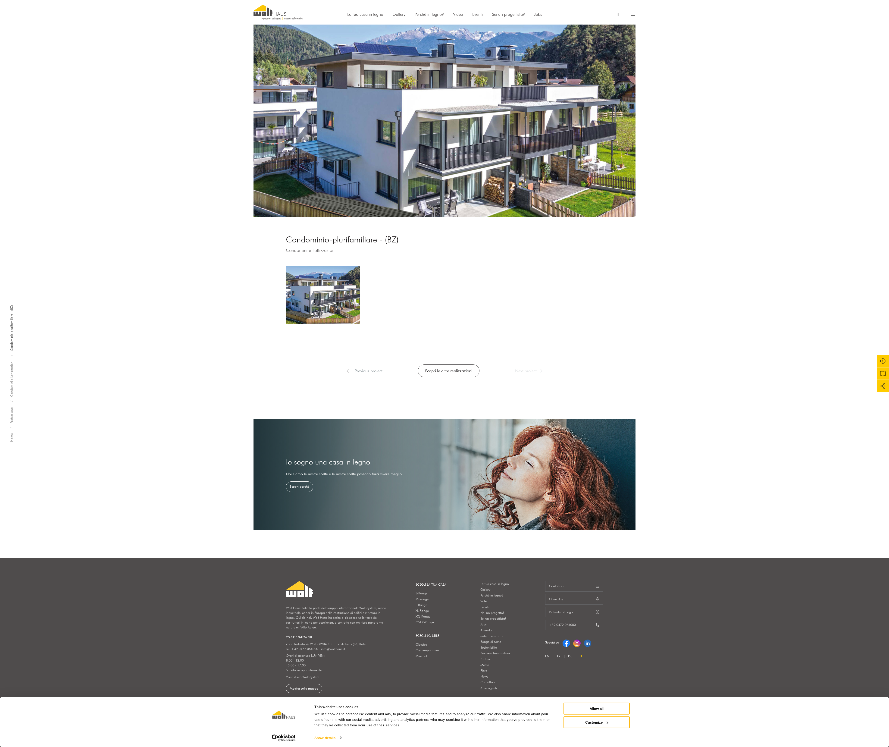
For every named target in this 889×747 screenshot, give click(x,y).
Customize (594, 722)
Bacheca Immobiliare (495, 653)
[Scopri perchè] (444, 474)
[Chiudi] (629, 14)
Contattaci (487, 682)
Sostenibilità (488, 647)
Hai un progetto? (492, 613)
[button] (349, 371)
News (484, 676)
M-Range (422, 599)
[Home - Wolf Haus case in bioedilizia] (278, 12)
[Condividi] (883, 386)
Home (11, 437)
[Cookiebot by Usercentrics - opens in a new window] (283, 737)
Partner (485, 659)
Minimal (421, 656)
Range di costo (490, 641)
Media (484, 665)
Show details (324, 738)
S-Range (421, 593)
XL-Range (422, 610)
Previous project (368, 370)
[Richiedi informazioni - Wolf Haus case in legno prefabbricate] (883, 361)
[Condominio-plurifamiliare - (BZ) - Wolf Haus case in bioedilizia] (323, 295)
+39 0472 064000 (304, 649)
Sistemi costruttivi (492, 636)
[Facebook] (566, 642)
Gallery (398, 14)
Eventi (477, 14)
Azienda (486, 630)
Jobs (538, 14)
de (570, 656)
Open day (556, 599)
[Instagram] (577, 642)
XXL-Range (423, 616)
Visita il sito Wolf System (302, 677)
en (547, 656)
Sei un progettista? (508, 14)
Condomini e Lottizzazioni (11, 379)
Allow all (597, 709)
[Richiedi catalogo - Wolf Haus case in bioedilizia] (883, 373)
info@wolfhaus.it (333, 649)
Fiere (483, 670)
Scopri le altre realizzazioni (448, 370)
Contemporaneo (427, 650)
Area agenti (488, 688)
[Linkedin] (587, 642)
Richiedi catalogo (561, 612)
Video (458, 14)
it (618, 14)
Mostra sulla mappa (304, 688)
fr (558, 656)
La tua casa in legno (365, 14)
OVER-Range (425, 622)
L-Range (421, 605)
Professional (11, 415)
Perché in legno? (429, 14)
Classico (421, 644)
